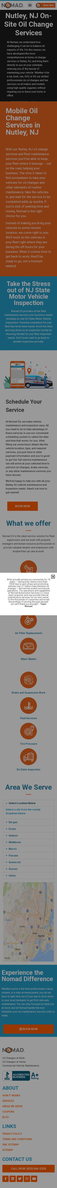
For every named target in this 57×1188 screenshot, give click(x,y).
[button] (53, 576)
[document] (28, 594)
